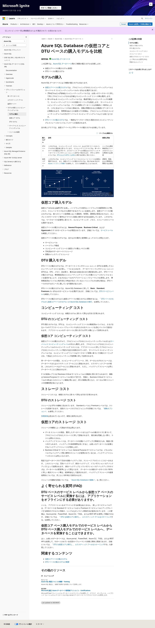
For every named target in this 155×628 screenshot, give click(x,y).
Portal (123, 24)
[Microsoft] (4, 18)
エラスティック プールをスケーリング (96, 517)
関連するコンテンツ (136, 62)
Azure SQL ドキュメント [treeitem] (12, 50)
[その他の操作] (112, 39)
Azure (50, 39)
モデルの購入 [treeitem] (13, 114)
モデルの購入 (134, 43)
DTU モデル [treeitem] (13, 122)
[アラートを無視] (150, 4)
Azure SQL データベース (73, 39)
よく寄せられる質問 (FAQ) (138, 59)
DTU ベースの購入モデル (54, 120)
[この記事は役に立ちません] (132, 72)
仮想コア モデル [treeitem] (14, 118)
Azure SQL (58, 39)
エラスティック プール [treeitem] (15, 100)
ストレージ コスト (136, 54)
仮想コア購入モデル (136, 45)
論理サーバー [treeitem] (12, 104)
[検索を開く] (142, 18)
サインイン (148, 18)
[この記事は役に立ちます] (130, 72)
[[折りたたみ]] (26, 37)
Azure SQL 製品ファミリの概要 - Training (55, 582)
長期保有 (44, 416)
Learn (44, 39)
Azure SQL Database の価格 (82, 480)
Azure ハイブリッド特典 (56, 163)
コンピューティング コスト (139, 51)
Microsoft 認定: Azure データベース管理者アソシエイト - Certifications (65, 590)
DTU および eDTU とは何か (66, 155)
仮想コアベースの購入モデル (56, 87)
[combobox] (14, 41)
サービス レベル (107, 230)
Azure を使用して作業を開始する (140, 24)
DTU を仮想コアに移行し (70, 517)
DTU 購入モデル (135, 48)
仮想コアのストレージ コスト (139, 57)
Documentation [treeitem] (11, 70)
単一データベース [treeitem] (13, 96)
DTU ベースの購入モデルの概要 (57, 562)
